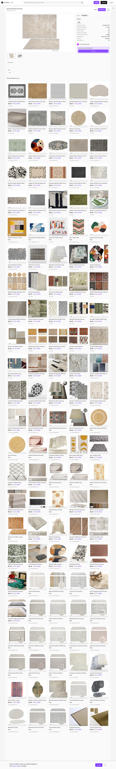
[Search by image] (82, 2)
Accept (99, 765)
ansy (10, 72)
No (109, 40)
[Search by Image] (9, 83)
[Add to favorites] (108, 9)
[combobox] (53, 2)
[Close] (113, 8)
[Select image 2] (20, 56)
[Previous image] (8, 32)
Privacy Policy (16, 766)
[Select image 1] (11, 56)
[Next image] (72, 32)
